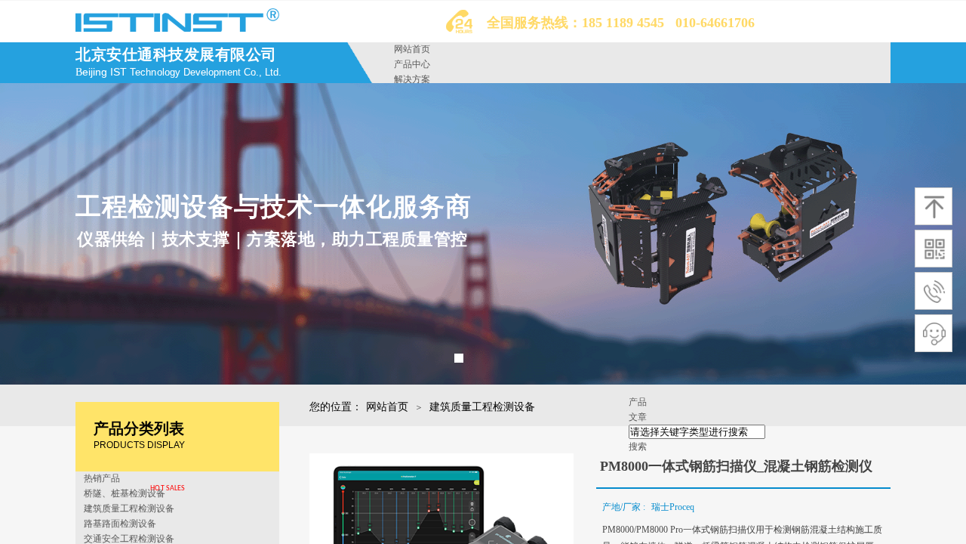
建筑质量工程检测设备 (482, 407)
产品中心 (412, 64)
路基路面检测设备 (120, 523)
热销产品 (102, 478)
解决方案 (412, 79)
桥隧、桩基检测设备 (124, 493)
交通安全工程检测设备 (129, 538)
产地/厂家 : (625, 507)
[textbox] (697, 432)
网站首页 (412, 49)
